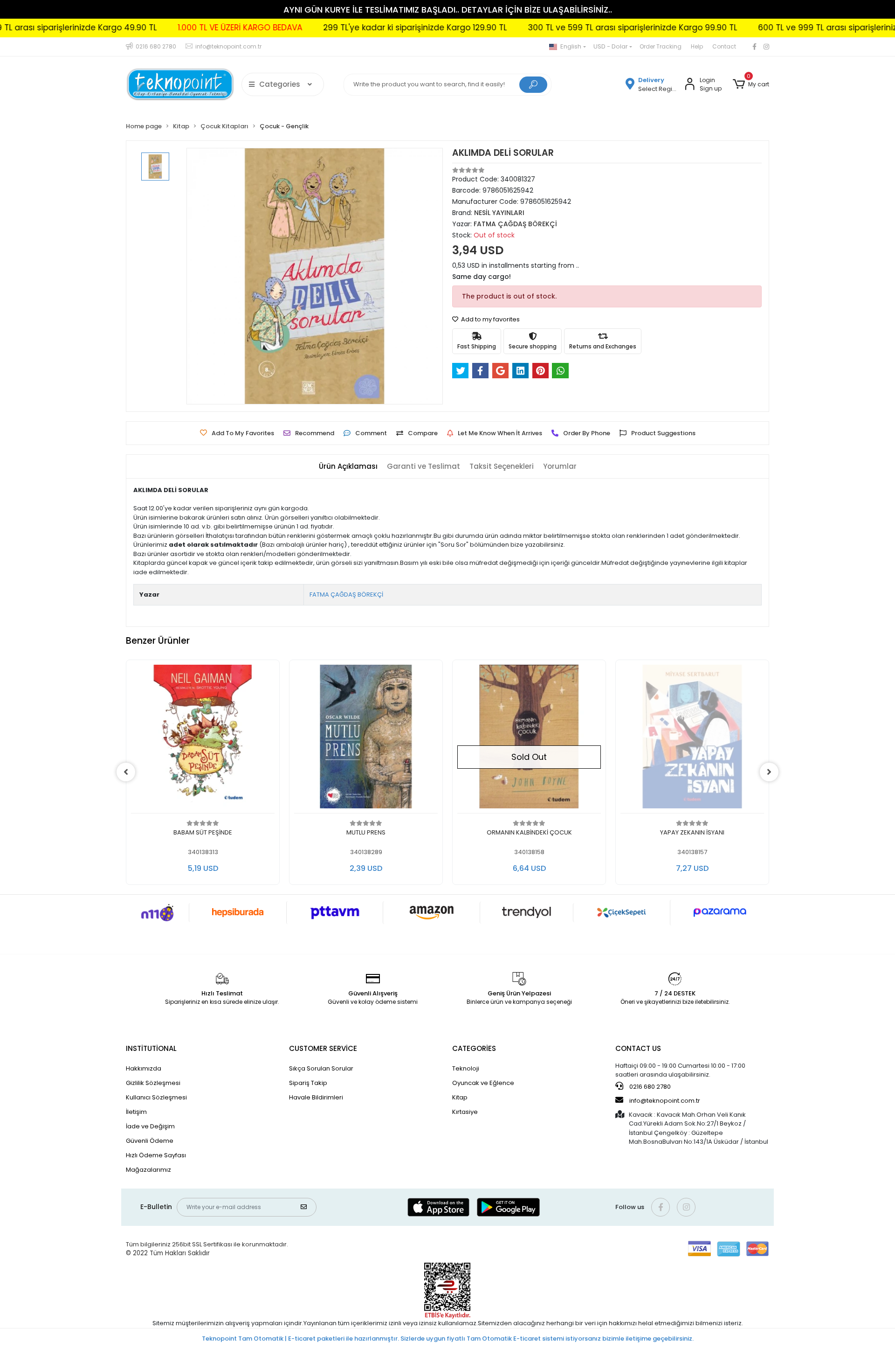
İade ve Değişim (150, 1126)
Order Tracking (661, 46)
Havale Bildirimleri (316, 1097)
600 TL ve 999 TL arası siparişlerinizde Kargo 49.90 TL (790, 27)
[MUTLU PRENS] (366, 739)
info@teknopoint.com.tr (664, 1100)
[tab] (348, 467)
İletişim (136, 1111)
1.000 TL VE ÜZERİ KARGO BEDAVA (166, 27)
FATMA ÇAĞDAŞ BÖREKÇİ (346, 594)
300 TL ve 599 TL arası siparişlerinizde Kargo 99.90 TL (559, 27)
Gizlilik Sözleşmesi (153, 1082)
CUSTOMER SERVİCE (323, 1048)
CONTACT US (638, 1048)
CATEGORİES (474, 1048)
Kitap (460, 1097)
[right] (769, 772)
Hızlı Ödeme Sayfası (156, 1155)
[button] (751, 84)
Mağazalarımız (148, 1169)
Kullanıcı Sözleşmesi (156, 1097)
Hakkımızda (143, 1068)
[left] (125, 772)
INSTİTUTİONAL (151, 1048)
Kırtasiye (465, 1111)
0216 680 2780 (649, 1086)
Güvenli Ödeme (149, 1140)
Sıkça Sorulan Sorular (321, 1068)
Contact (724, 46)
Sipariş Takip (308, 1082)
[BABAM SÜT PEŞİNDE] (203, 739)
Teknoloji (465, 1068)
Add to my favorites (490, 319)
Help (697, 46)
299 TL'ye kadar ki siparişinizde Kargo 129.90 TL (342, 27)
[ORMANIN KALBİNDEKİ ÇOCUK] (529, 739)
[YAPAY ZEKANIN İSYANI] (692, 739)
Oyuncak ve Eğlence (483, 1082)
